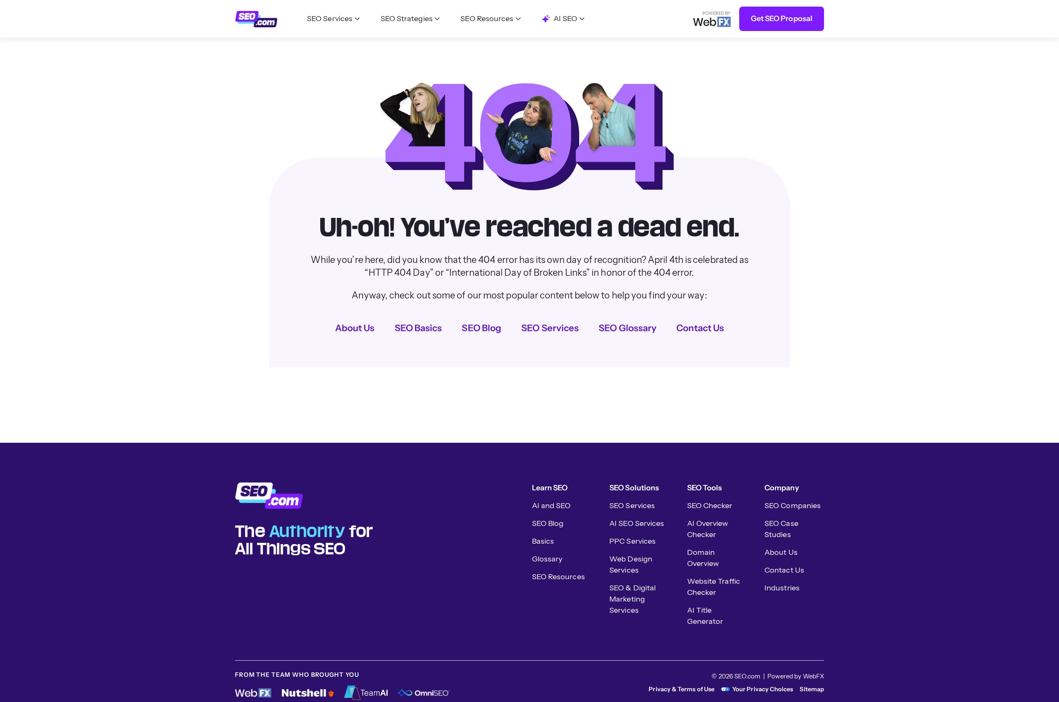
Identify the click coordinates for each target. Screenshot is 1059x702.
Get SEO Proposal (781, 18)
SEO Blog (481, 328)
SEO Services (550, 328)
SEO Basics (418, 328)
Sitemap (812, 689)
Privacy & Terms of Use (681, 689)
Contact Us (700, 328)
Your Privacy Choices (762, 689)
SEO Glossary (627, 328)
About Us (355, 328)
